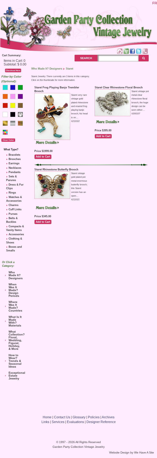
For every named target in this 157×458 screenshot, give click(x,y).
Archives (108, 417)
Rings (12, 192)
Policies (94, 417)
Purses (13, 213)
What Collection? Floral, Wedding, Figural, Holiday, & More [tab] (16, 340)
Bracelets (14, 154)
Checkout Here (13, 70)
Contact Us (62, 417)
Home (47, 417)
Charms (13, 205)
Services (58, 422)
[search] (143, 58)
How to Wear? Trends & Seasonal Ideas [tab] (15, 360)
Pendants (14, 172)
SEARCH (81, 58)
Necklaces (15, 167)
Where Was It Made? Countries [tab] (15, 306)
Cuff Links (15, 209)
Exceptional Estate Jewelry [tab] (16, 375)
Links (45, 422)
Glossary (79, 417)
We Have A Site (144, 452)
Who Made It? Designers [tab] (16, 275)
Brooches (15, 159)
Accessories (16, 234)
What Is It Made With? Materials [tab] (15, 321)
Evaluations (75, 422)
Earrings (14, 163)
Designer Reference (101, 422)
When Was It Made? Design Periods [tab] (14, 290)
